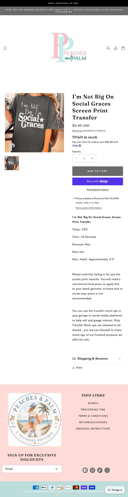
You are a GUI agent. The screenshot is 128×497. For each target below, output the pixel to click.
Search (93, 403)
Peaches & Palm (44, 491)
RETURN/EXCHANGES (93, 422)
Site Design (66, 491)
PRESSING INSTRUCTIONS (93, 428)
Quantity (76, 151)
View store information (89, 207)
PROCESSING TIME (93, 409)
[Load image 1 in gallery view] (11, 163)
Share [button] (79, 367)
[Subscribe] (56, 469)
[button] (5, 48)
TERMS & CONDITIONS (93, 415)
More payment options (97, 189)
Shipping (77, 130)
